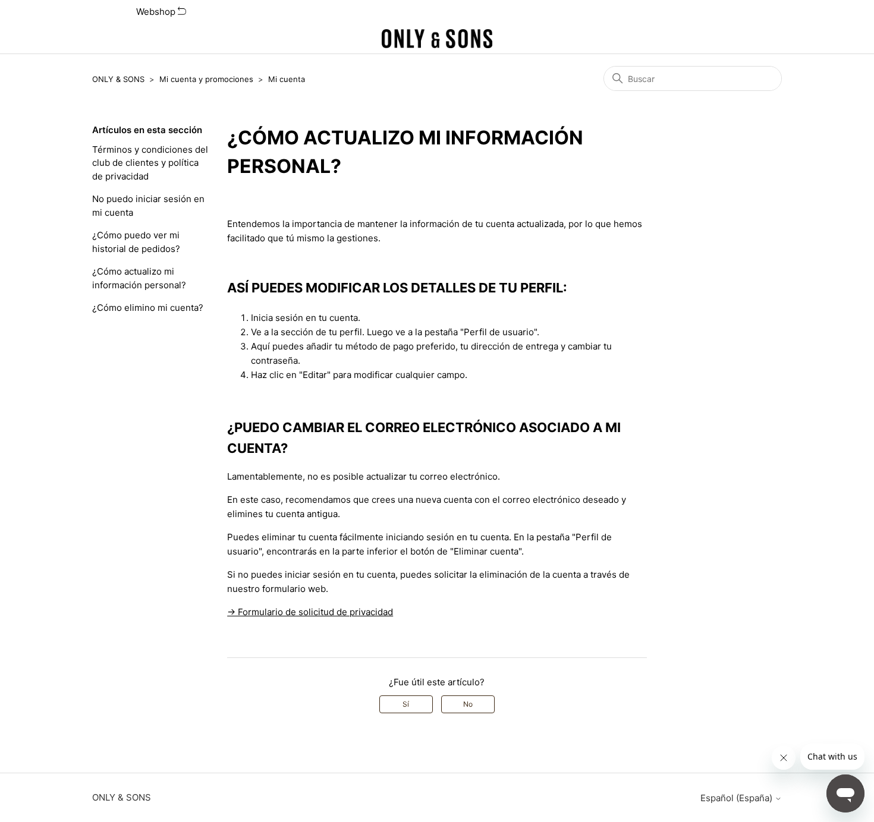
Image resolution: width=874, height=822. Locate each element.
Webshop (157, 11)
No (468, 704)
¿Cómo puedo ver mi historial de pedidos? (136, 241)
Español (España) (737, 798)
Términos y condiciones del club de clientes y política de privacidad (150, 163)
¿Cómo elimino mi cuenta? (147, 307)
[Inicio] (437, 38)
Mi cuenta (286, 79)
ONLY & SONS (118, 79)
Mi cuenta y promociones (206, 79)
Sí (406, 704)
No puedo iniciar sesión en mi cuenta (148, 205)
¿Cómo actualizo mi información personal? (139, 278)
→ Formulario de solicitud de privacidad (310, 612)
